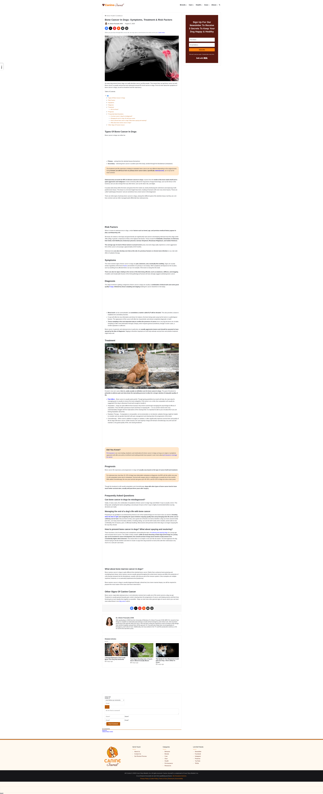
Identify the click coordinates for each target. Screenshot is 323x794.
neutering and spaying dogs (159, 532)
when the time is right (111, 516)
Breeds (183, 5)
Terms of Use (163, 778)
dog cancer (122, 601)
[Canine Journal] (113, 5)
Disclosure (171, 778)
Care (191, 5)
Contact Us (137, 754)
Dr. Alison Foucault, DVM (115, 23)
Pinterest (197, 758)
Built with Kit (202, 58)
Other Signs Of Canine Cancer (116, 125)
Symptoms (111, 102)
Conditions (119, 15)
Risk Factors (111, 100)
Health (198, 5)
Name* (127, 716)
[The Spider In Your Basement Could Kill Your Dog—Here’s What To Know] (167, 650)
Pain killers (111, 399)
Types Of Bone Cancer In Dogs (116, 98)
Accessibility (179, 778)
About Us (137, 751)
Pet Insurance (169, 763)
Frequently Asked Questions (115, 114)
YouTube (197, 761)
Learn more (161, 32)
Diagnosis (111, 105)
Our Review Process (140, 756)
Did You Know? (114, 109)
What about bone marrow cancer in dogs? (121, 122)
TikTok (197, 763)
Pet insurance (110, 453)
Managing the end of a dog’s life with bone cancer (123, 118)
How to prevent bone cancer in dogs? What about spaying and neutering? (129, 120)
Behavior (167, 751)
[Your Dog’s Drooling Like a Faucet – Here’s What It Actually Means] (141, 650)
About (213, 5)
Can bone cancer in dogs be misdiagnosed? (122, 116)
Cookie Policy (154, 778)
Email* (127, 720)
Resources (168, 765)
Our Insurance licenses (179, 776)
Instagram (198, 756)
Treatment (111, 107)
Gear (206, 5)
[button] (219, 5)
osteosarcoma (159, 170)
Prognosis (111, 111)
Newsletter (198, 751)
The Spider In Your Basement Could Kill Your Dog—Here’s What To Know (167, 660)
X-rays (111, 286)
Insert (1, 793)
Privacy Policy (144, 778)
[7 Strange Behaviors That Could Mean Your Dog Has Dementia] (116, 649)
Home (108, 15)
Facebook (198, 754)
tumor (125, 265)
